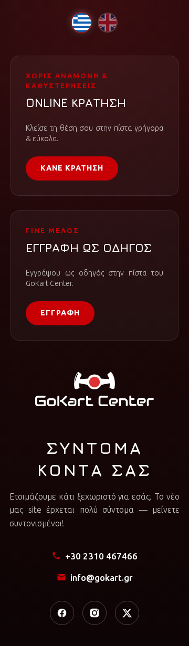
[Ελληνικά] (81, 22)
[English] (108, 23)
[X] (127, 613)
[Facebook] (62, 613)
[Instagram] (94, 613)
